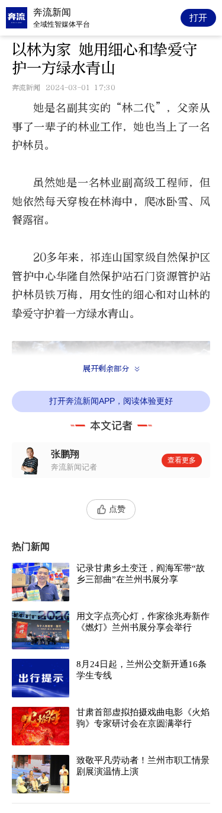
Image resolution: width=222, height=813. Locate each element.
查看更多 (182, 460)
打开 (198, 17)
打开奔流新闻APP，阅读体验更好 (111, 401)
